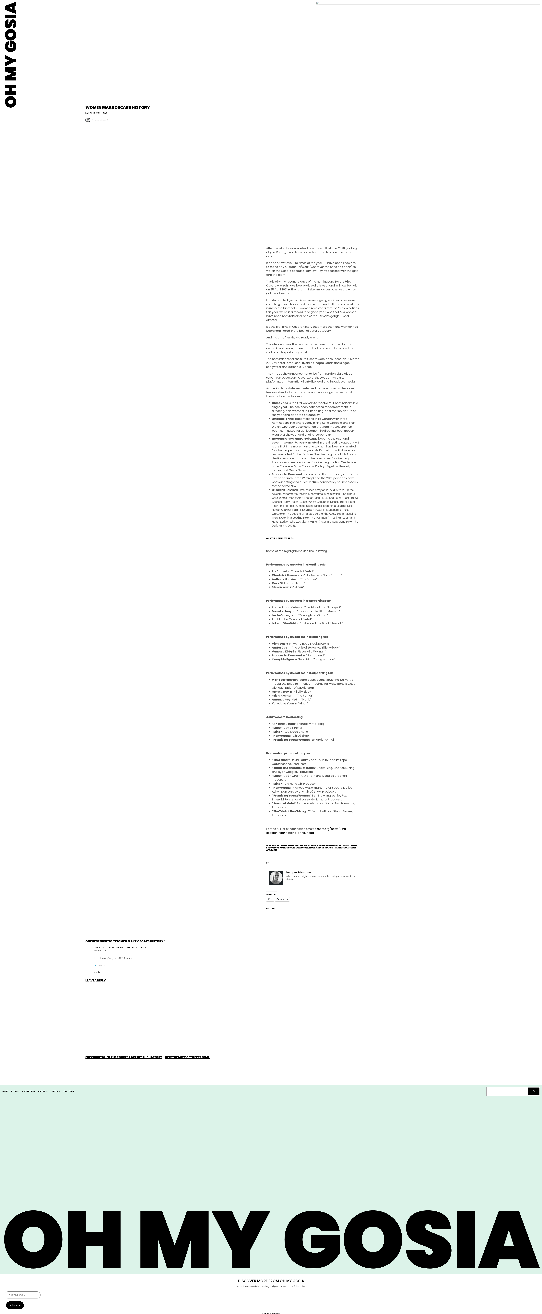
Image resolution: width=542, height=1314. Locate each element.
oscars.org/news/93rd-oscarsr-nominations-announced (307, 831)
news (104, 113)
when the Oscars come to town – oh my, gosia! (120, 947)
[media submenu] (59, 1091)
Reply (97, 972)
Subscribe (14, 1305)
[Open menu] (22, 3)
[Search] (533, 1091)
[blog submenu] (18, 1091)
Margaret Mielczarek (100, 120)
